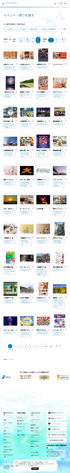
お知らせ (19, 431)
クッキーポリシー (23, 465)
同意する (35, 469)
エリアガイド (7, 443)
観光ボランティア (22, 424)
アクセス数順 (20, 40)
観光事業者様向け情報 (56, 440)
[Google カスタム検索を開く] (61, 3)
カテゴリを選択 (21, 29)
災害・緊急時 (21, 435)
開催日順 (27, 40)
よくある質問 (34, 452)
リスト (57, 40)
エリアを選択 (8, 29)
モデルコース (7, 437)
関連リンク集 (34, 428)
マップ (63, 40)
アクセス (19, 418)
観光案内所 (20, 421)
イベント (6, 428)
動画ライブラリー (56, 418)
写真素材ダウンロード (56, 413)
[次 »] (58, 346)
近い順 (32, 40)
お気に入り (7, 447)
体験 (5, 431)
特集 (5, 420)
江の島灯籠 (39, 209)
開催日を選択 (34, 29)
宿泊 (5, 440)
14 (46, 346)
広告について (34, 431)
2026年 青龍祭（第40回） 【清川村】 (31, 298)
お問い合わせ (34, 455)
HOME (5, 359)
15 (51, 346)
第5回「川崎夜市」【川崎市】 (45, 150)
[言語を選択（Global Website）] (55, 4)
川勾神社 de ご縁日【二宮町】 (45, 298)
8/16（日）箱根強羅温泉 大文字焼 (31, 179)
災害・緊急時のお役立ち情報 (56, 435)
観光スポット (7, 434)
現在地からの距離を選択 (49, 29)
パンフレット (21, 426)
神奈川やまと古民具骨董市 (61, 238)
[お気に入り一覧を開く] (58, 4)
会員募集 (33, 425)
